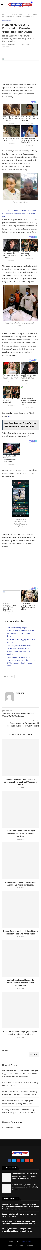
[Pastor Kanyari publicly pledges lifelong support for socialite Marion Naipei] (20, 909)
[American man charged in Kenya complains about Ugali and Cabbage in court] (20, 757)
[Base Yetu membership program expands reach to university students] (20, 1010)
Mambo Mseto (27, 1241)
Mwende (13, 45)
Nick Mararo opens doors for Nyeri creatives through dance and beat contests (20, 833)
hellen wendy (8, 676)
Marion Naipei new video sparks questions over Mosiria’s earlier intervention (20, 982)
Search (5, 1050)
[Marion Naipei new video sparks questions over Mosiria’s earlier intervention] (20, 958)
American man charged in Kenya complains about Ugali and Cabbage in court (20, 781)
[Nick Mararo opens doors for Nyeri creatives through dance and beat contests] (20, 809)
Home (4, 14)
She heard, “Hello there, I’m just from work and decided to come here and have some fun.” (19, 213)
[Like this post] (18, 53)
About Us (11, 1246)
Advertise (29, 1246)
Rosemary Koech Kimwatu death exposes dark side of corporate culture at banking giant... (24, 1176)
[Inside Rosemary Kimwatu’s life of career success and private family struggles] (6, 1188)
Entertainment (17, 14)
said (9, 416)
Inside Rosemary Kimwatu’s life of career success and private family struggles (25, 1187)
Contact (20, 1246)
